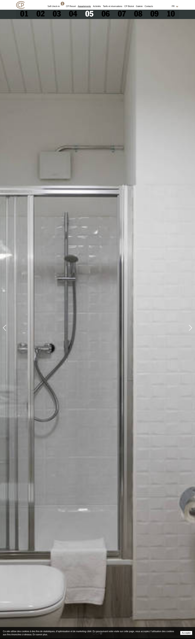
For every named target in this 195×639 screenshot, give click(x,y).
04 (73, 14)
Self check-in (54, 6)
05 (89, 14)
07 (122, 14)
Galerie (139, 6)
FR (173, 6)
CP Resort (71, 6)
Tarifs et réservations (112, 6)
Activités (97, 6)
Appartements (84, 6)
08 (138, 14)
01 (24, 14)
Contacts (149, 6)
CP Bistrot (129, 6)
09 (154, 14)
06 (105, 14)
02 (40, 14)
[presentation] (6, 328)
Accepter (186, 633)
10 (171, 14)
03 (57, 14)
